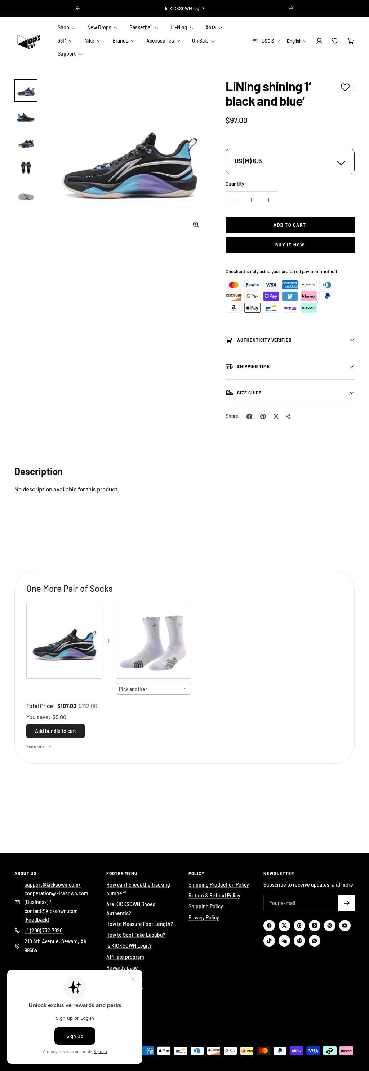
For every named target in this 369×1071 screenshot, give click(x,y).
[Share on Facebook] (249, 416)
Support (67, 54)
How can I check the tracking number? (138, 889)
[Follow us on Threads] (299, 925)
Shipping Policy (205, 906)
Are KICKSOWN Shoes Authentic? (130, 908)
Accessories (160, 41)
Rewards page (122, 968)
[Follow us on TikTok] (269, 941)
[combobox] (153, 689)
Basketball (141, 27)
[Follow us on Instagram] (314, 925)
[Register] (346, 903)
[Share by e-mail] (288, 416)
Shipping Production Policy (218, 885)
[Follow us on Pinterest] (329, 925)
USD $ (268, 41)
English (294, 41)
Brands (120, 41)
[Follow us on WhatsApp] (314, 941)
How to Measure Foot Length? (139, 924)
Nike (89, 41)
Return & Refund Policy (214, 895)
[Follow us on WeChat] (284, 941)
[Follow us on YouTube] (345, 925)
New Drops (99, 27)
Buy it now (290, 244)
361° (62, 41)
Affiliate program (125, 957)
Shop (64, 27)
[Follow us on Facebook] (269, 925)
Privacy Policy (203, 917)
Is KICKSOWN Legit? (129, 946)
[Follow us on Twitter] (284, 925)
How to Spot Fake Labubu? (135, 935)
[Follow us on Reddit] (299, 941)
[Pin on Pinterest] (263, 416)
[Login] (319, 40)
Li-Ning (179, 27)
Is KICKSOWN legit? (184, 8)
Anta (211, 27)
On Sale (201, 41)
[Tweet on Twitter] (276, 416)
